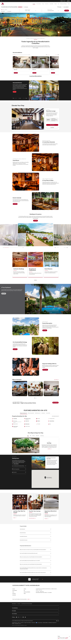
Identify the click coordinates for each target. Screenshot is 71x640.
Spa (58, 3)
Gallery (69, 3)
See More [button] (37, 47)
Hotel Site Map (16, 623)
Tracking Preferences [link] (14, 622)
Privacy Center (33, 622)
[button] (63, 1)
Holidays (55, 3)
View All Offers (56, 379)
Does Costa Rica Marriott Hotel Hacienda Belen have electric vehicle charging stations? (33, 572)
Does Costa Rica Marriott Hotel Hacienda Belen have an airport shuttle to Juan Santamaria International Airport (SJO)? (33, 568)
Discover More (45, 369)
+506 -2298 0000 (15, 463)
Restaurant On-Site (27, 418)
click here (66, 638)
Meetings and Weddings (63, 3)
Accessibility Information (23, 536)
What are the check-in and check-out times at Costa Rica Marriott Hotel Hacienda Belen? (33, 549)
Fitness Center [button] (15, 426)
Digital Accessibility (45, 622)
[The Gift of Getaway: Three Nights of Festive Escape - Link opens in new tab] (35, 388)
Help (19, 623)
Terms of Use (21, 622)
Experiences (46, 3)
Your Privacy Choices (39, 622)
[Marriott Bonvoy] (68, 1)
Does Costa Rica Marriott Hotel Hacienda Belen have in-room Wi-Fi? (30, 560)
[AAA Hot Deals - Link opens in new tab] (51, 388)
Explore (14, 91)
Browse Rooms (52, 124)
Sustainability (51, 3)
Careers (19, 622)
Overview (34, 3)
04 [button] (51, 312)
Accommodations (38, 3)
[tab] (23, 413)
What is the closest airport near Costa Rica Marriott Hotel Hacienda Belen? (31, 564)
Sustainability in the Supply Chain (52, 622)
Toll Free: (40, 591)
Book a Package (55, 402)
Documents (15, 472)
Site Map (13, 623)
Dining (43, 3)
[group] (35, 90)
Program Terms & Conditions (27, 622)
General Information (23, 532)
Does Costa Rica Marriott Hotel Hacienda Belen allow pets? (28, 553)
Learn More (52, 127)
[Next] (59, 389)
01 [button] (43, 312)
